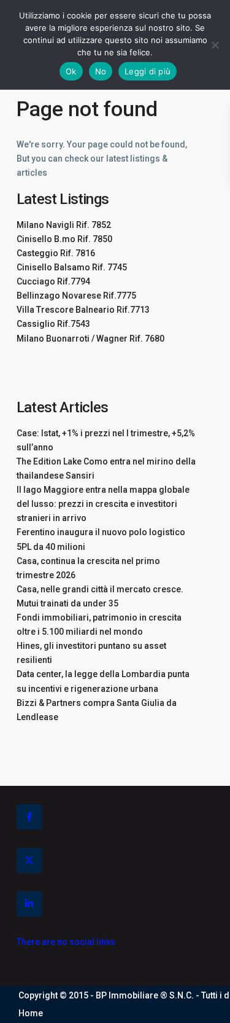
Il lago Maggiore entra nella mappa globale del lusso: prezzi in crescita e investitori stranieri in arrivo (103, 504)
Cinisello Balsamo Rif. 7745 (72, 267)
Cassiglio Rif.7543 (53, 324)
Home (30, 1013)
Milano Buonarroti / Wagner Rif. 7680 (90, 338)
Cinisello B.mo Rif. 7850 (64, 239)
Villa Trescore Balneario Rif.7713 (83, 310)
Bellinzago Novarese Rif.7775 (76, 295)
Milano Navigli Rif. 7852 (64, 225)
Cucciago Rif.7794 (53, 281)
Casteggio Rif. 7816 (56, 253)
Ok (71, 71)
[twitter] (29, 860)
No (101, 71)
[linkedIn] (29, 904)
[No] (215, 45)
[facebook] (29, 816)
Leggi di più (148, 71)
